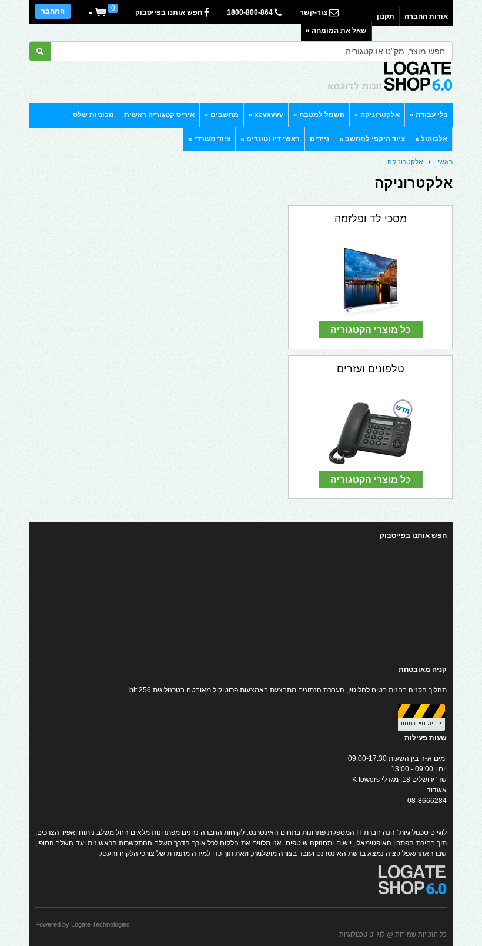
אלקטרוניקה (405, 162)
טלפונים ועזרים (370, 369)
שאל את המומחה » (336, 30)
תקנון (385, 16)
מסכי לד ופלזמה (370, 219)
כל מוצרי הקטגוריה (370, 330)
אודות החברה (426, 16)
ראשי (445, 162)
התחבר (53, 11)
